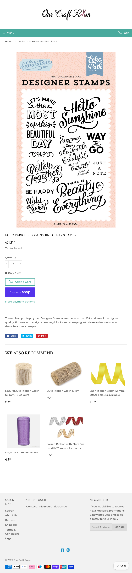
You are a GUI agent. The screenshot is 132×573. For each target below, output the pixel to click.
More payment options (20, 301)
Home (8, 41)
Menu (10, 32)
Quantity (10, 257)
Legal (8, 538)
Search (9, 510)
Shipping (11, 524)
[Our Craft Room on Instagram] (68, 550)
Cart (126, 32)
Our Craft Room (22, 560)
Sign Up (120, 526)
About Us (11, 515)
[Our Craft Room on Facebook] (62, 550)
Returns (10, 520)
